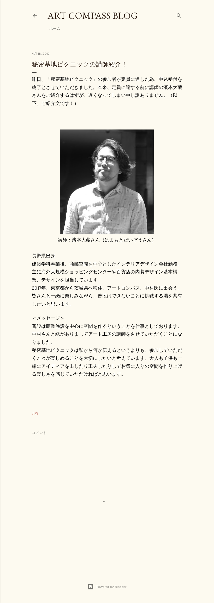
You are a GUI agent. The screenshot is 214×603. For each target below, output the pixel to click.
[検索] (179, 14)
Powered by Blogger (111, 587)
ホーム (54, 28)
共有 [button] (35, 413)
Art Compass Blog (92, 15)
